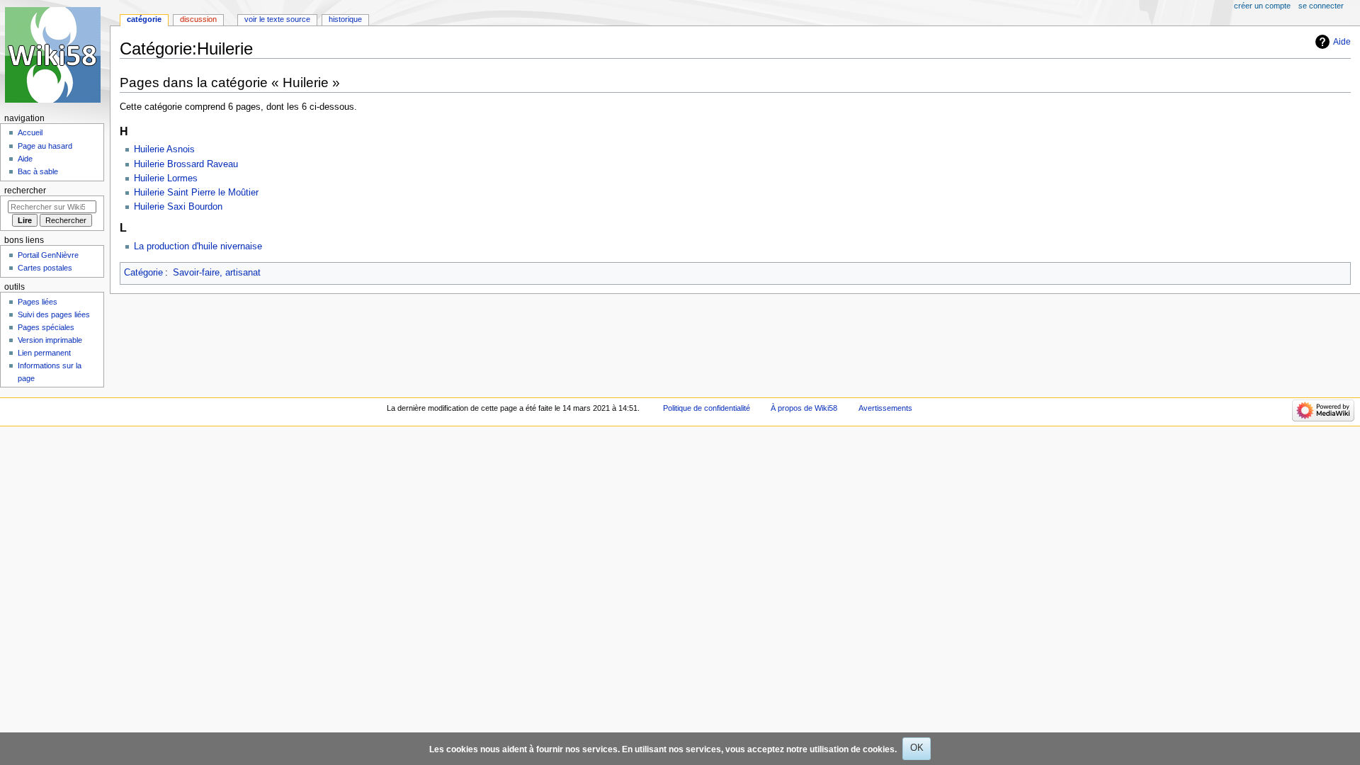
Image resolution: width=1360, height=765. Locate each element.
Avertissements (885, 408)
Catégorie (143, 273)
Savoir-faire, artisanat (217, 273)
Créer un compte (1262, 5)
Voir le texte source (277, 19)
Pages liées (37, 302)
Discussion (198, 19)
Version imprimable (50, 340)
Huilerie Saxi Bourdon (178, 207)
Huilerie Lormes (166, 178)
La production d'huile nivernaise (198, 246)
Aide (1342, 42)
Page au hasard (45, 146)
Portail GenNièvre (48, 255)
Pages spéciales (46, 327)
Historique (345, 19)
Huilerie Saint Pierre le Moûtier (196, 193)
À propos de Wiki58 (804, 408)
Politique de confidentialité (706, 408)
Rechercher (25, 190)
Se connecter (1321, 5)
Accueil (30, 132)
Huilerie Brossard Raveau (186, 164)
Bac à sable (38, 171)
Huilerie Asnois (164, 149)
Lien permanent (44, 352)
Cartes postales (45, 268)
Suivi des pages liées (54, 314)
